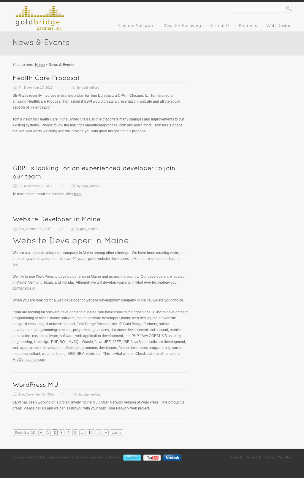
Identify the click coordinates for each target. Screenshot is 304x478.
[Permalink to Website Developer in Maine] (56, 218)
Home (40, 65)
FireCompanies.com (28, 360)
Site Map (285, 457)
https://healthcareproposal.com (101, 125)
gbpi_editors (90, 87)
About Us (236, 457)
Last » (116, 433)
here (78, 194)
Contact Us (254, 457)
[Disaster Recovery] (182, 26)
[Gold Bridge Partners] (38, 30)
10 (90, 433)
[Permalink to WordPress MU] (35, 384)
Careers (270, 457)
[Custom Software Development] (136, 26)
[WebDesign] (279, 26)
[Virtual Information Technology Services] (220, 26)
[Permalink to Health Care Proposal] (45, 77)
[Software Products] (248, 26)
